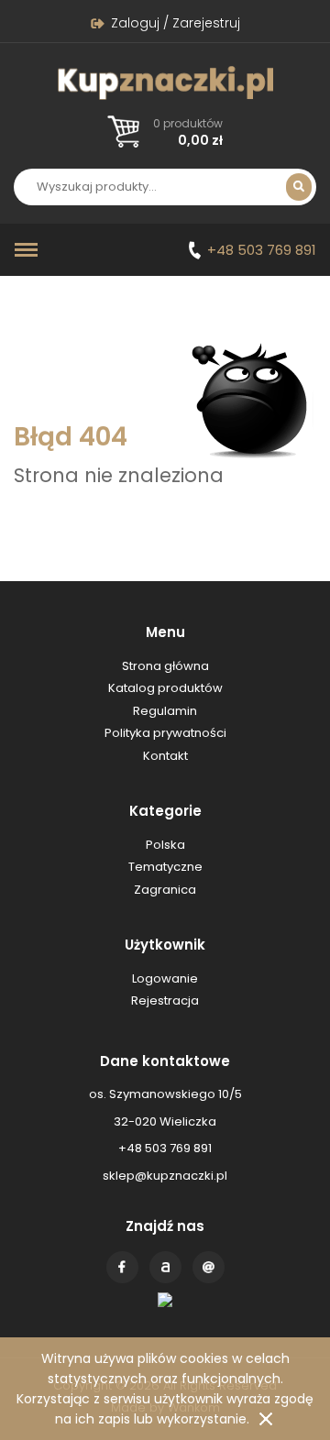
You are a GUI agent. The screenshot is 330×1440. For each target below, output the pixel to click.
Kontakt (208, 1267)
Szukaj (299, 187)
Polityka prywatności (165, 733)
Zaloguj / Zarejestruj (175, 23)
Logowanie (165, 978)
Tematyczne (165, 866)
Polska (165, 844)
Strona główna (165, 666)
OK (266, 1419)
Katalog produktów (165, 688)
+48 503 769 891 (261, 249)
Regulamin (165, 711)
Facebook (122, 1267)
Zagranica (165, 889)
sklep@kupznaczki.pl (165, 1175)
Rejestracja (165, 1000)
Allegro (165, 1267)
